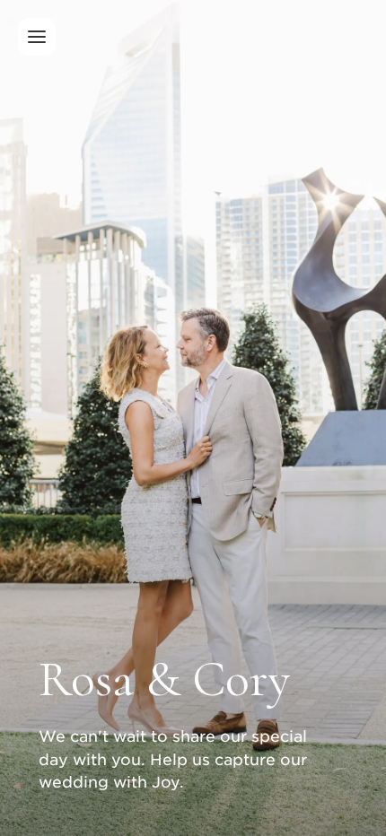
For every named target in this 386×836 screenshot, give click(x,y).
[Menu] (37, 37)
